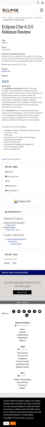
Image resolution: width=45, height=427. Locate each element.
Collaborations (22, 335)
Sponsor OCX (22, 292)
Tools (14, 263)
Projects (10, 18)
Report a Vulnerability (22, 379)
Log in (4, 159)
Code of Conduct (22, 361)
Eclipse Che (38, 18)
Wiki (8, 181)
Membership (22, 338)
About (22, 329)
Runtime (7, 263)
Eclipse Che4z (16, 244)
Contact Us (22, 385)
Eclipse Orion (11, 225)
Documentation (13, 176)
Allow (13, 423)
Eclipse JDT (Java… (13, 230)
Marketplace (12, 186)
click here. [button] (30, 418)
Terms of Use (22, 356)
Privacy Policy (22, 353)
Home (3, 18)
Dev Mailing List (13, 190)
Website (10, 172)
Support (22, 388)
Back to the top (22, 302)
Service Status (22, 382)
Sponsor (22, 340)
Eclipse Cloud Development (24, 18)
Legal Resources (22, 364)
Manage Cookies (22, 367)
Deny (6, 423)
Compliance (22, 358)
